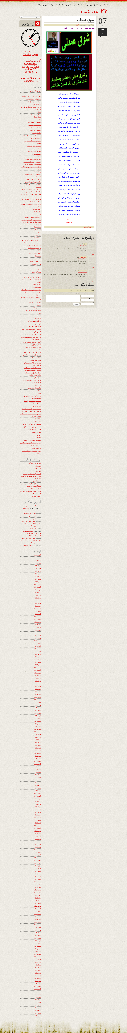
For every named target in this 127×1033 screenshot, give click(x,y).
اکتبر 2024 (38, 614)
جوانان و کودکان (36, 209)
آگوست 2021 (37, 699)
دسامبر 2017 (37, 817)
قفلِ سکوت (37, 468)
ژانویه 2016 (38, 879)
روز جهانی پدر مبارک (35, 261)
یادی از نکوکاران (27, 545)
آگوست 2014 (37, 924)
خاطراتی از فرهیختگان (34, 229)
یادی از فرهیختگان (36, 448)
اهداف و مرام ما (101, 5)
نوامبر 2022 (38, 662)
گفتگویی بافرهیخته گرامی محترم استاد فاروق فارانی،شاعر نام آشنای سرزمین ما (31, 476)
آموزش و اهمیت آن (35, 91)
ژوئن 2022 (38, 675)
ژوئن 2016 (38, 866)
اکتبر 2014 (38, 919)
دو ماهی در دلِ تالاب (35, 488)
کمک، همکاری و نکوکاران (34, 334)
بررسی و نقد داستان (35, 130)
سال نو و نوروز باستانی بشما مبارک (31, 290)
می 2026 (38, 563)
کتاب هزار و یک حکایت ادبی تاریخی (31, 329)
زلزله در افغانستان (36, 275)
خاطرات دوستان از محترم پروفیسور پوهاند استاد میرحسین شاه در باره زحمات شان (31, 222)
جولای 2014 (37, 927)
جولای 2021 (37, 702)
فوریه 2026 (38, 571)
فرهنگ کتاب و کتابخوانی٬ (34, 321)
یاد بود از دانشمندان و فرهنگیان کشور (31, 443)
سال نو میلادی (37, 287)
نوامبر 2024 (38, 611)
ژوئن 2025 (38, 592)
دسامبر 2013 (37, 946)
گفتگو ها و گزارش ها (35, 345)
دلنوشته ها (38, 256)
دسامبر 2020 (37, 721)
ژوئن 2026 (38, 560)
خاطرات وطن (37, 227)
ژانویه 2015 (38, 911)
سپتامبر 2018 (37, 793)
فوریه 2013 (38, 973)
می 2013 (38, 965)
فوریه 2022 (38, 686)
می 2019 (38, 772)
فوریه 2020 (38, 748)
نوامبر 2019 (38, 756)
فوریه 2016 (38, 876)
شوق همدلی (85, 19)
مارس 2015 (37, 906)
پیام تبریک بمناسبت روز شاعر (33, 159)
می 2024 (38, 627)
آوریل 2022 (38, 681)
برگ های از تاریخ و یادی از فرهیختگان (30, 135)
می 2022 (38, 678)
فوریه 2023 (38, 654)
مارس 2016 (37, 874)
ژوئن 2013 (38, 962)
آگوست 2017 (37, 828)
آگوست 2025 (37, 587)
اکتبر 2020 (38, 726)
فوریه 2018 (38, 812)
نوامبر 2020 (38, 724)
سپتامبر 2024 (37, 616)
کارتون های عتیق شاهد (35, 326)
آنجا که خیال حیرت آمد (34, 463)
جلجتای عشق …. (36, 496)
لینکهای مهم (38, 5)
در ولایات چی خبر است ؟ (34, 245)
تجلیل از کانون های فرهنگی (33, 179)
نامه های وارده (37, 406)
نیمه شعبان (38, 421)
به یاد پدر (38, 148)
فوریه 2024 (38, 635)
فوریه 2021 (38, 716)
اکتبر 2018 (38, 791)
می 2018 (38, 804)
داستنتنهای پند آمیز (36, 238)
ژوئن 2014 (38, 930)
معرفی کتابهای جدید (35, 378)
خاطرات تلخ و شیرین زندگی (33, 217)
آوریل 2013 (38, 967)
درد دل (39, 250)
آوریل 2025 (38, 598)
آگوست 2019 (37, 764)
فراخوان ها (38, 318)
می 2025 (38, 595)
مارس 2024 (37, 632)
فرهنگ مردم (37, 324)
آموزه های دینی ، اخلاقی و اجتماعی (31, 96)
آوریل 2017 (38, 839)
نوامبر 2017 (38, 820)
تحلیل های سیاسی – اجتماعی (33, 182)
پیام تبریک (38, 156)
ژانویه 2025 (38, 606)
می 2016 (38, 868)
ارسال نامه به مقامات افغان (33, 99)
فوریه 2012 (38, 1005)
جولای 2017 (37, 831)
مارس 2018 (37, 809)
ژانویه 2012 (38, 1008)
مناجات (39, 393)
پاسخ (93, 254)
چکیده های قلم (37, 212)
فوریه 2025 (38, 603)
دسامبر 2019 (37, 753)
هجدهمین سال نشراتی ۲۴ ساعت (32, 424)
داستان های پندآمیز (36, 235)
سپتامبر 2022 (37, 667)
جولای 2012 (37, 991)
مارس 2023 (37, 651)
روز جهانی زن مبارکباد (35, 264)
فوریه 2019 (38, 780)
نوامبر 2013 (38, 949)
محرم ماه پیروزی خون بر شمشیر (32, 352)
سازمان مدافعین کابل (35, 284)
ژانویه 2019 (38, 783)
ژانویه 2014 (38, 943)
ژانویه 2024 (38, 638)
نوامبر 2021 (38, 691)
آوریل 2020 (38, 742)
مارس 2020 (37, 745)
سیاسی (39, 305)
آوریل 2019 (38, 774)
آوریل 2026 (38, 566)
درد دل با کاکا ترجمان (35, 253)
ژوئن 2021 (38, 705)
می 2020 (38, 740)
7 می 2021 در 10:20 (82, 245)
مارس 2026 (37, 568)
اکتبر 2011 (38, 1016)
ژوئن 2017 (38, 833)
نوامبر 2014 (38, 916)
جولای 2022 (37, 673)
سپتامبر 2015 (37, 890)
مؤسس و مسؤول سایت (89, 5)
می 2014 (38, 933)
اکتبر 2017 (38, 823)
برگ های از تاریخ (36, 133)
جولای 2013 (37, 959)
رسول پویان (87, 227)
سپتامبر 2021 (37, 697)
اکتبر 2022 (38, 665)
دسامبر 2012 (37, 978)
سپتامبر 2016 (37, 858)
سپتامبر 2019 (37, 761)
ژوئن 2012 (38, 994)
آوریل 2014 (38, 935)
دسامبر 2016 (37, 849)
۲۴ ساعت (94, 10)
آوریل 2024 (38, 630)
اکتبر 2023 (38, 646)
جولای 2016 (37, 863)
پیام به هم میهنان (36, 154)
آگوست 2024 (37, 619)
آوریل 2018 (38, 807)
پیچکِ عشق (38, 466)
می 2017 (38, 836)
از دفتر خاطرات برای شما (34, 102)
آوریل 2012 (38, 999)
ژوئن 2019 (38, 769)
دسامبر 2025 (37, 576)
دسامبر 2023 (37, 641)
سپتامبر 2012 (37, 986)
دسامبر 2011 (37, 1010)
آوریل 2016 (38, 871)
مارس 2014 (37, 938)
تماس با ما (52, 5)
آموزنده (39, 93)
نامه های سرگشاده (36, 403)
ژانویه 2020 (38, 750)
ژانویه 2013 (38, 975)
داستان (39, 232)
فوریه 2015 (38, 908)
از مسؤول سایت (36, 104)
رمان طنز (38, 258)
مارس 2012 (37, 1002)
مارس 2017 (37, 841)
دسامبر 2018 (37, 785)
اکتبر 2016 (38, 855)
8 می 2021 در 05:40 (82, 272)
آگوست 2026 (37, 555)
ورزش (39, 435)
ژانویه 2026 (38, 574)
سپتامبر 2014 (37, 922)
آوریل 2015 (38, 903)
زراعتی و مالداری (36, 269)
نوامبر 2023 (38, 643)
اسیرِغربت (38, 471)
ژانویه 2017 (38, 847)
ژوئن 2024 (38, 624)
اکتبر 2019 (38, 758)
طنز (40, 313)
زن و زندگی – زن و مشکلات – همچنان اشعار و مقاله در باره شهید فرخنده (31, 279)
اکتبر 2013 (38, 951)
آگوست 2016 (37, 860)
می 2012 (38, 997)
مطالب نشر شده (76, 5)
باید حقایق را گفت (36, 127)
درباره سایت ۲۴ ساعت (34, 248)
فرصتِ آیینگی (37, 481)
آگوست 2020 (37, 732)
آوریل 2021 (38, 710)
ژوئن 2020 (38, 737)
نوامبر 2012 (38, 981)
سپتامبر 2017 (37, 825)
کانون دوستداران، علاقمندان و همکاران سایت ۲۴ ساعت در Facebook (30, 66)
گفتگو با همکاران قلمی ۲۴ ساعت (32, 342)
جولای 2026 (37, 557)
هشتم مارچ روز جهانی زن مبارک (32, 427)
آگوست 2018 (37, 796)
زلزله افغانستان (36, 272)
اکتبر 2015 (38, 887)
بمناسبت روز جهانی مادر (34, 146)
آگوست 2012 (37, 989)
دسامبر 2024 (37, 608)
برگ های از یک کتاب (35, 138)
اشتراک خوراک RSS (28, 23)
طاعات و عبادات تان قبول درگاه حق (31, 310)
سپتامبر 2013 (37, 954)
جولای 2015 (37, 895)
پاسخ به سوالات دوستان (34, 151)
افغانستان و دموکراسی (34, 122)
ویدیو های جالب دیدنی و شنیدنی (32, 440)
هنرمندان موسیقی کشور (34, 429)
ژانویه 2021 (38, 718)
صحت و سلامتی (36, 308)
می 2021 (38, 707)
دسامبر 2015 (37, 882)
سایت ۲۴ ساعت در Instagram (30, 79)
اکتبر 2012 (38, 983)
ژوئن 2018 (38, 801)
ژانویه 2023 (38, 657)
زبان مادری (38, 267)
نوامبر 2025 (38, 579)
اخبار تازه (45, 5)
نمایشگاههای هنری (36, 419)
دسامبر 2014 (37, 914)
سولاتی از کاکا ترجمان (35, 302)
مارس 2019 (37, 777)
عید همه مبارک (37, 316)
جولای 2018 (37, 799)
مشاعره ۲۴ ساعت (36, 357)
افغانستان (38, 119)
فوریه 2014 (38, 941)
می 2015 (38, 900)
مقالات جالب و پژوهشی (34, 388)
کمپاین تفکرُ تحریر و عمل (34, 332)
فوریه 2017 (38, 844)
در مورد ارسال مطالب (63, 5)
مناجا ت (39, 390)
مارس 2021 (37, 713)
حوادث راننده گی (36, 214)
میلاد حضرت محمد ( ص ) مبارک (32, 401)
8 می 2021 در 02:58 (82, 258)
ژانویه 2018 (38, 815)
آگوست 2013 (37, 957)
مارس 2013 (37, 970)
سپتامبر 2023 (37, 649)
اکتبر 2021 (38, 694)
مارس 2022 (37, 683)
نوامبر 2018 (38, 788)
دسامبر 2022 (37, 659)
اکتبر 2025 (38, 582)
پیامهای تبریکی (37, 172)
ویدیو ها (39, 437)
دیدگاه (102, 31)
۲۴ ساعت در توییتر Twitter (30, 52)
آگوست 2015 (37, 892)
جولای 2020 (37, 734)
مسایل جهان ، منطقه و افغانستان (32, 355)
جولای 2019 (37, 766)
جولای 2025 (37, 590)
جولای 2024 (37, 622)
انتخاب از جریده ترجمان (34, 125)
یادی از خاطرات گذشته (34, 445)
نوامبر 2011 (38, 1013)
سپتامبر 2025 (37, 584)
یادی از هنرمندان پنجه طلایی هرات (31, 451)
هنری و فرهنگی (36, 432)
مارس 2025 (37, 600)
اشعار (76, 25)
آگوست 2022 (37, 670)
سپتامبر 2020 (37, 729)
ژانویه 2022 (38, 689)
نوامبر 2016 (38, 852)
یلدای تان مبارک (36, 453)
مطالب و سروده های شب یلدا (32, 360)
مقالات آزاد (38, 385)
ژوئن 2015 (38, 898)
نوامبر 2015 (38, 884)
